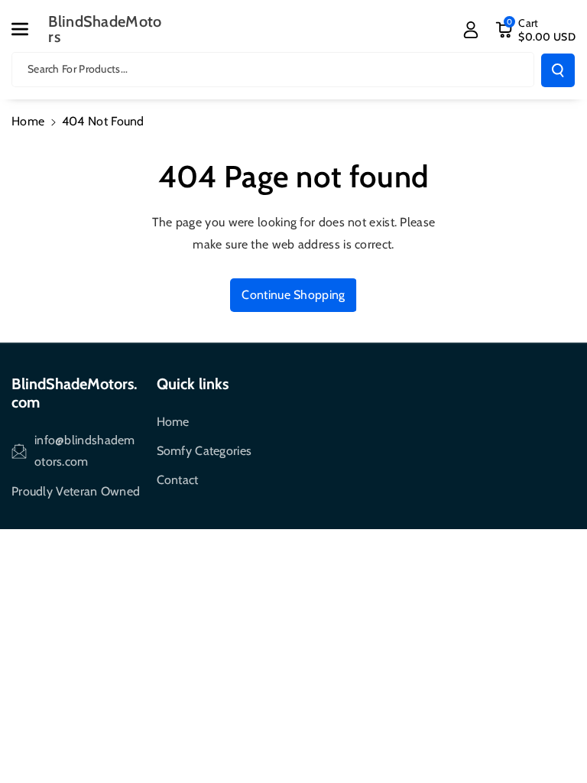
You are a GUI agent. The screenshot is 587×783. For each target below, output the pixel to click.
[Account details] (471, 30)
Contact (178, 480)
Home (27, 121)
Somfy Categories (204, 450)
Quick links (193, 384)
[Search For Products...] (558, 70)
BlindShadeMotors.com (74, 393)
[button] (28, 29)
